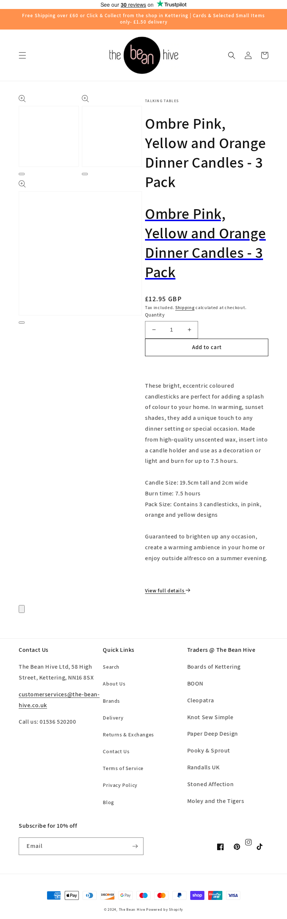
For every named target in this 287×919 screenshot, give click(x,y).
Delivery (113, 717)
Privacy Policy (120, 785)
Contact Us (116, 751)
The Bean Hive (132, 909)
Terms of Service (123, 768)
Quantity (154, 315)
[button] (22, 55)
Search (111, 666)
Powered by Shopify (164, 909)
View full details (165, 590)
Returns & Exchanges (128, 734)
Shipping (185, 307)
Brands (111, 700)
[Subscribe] (135, 846)
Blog (108, 802)
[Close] (22, 609)
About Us (114, 683)
